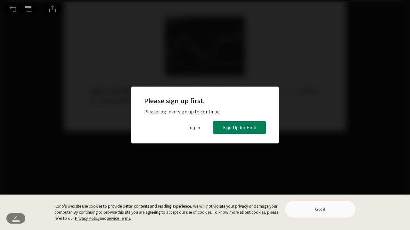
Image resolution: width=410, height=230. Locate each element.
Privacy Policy (87, 218)
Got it (320, 209)
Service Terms (118, 218)
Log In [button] (193, 127)
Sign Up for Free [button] (239, 127)
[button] (12, 9)
